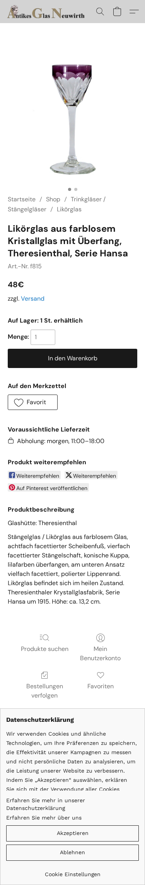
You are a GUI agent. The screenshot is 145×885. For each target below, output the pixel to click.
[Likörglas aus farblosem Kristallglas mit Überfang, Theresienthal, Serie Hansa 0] (72, 118)
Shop (53, 199)
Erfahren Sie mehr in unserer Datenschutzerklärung (45, 804)
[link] (72, 871)
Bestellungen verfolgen (44, 690)
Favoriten (100, 686)
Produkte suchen (44, 649)
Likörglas (69, 209)
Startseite (22, 199)
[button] (49, 11)
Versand (32, 298)
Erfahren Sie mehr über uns (44, 818)
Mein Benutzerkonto (100, 653)
